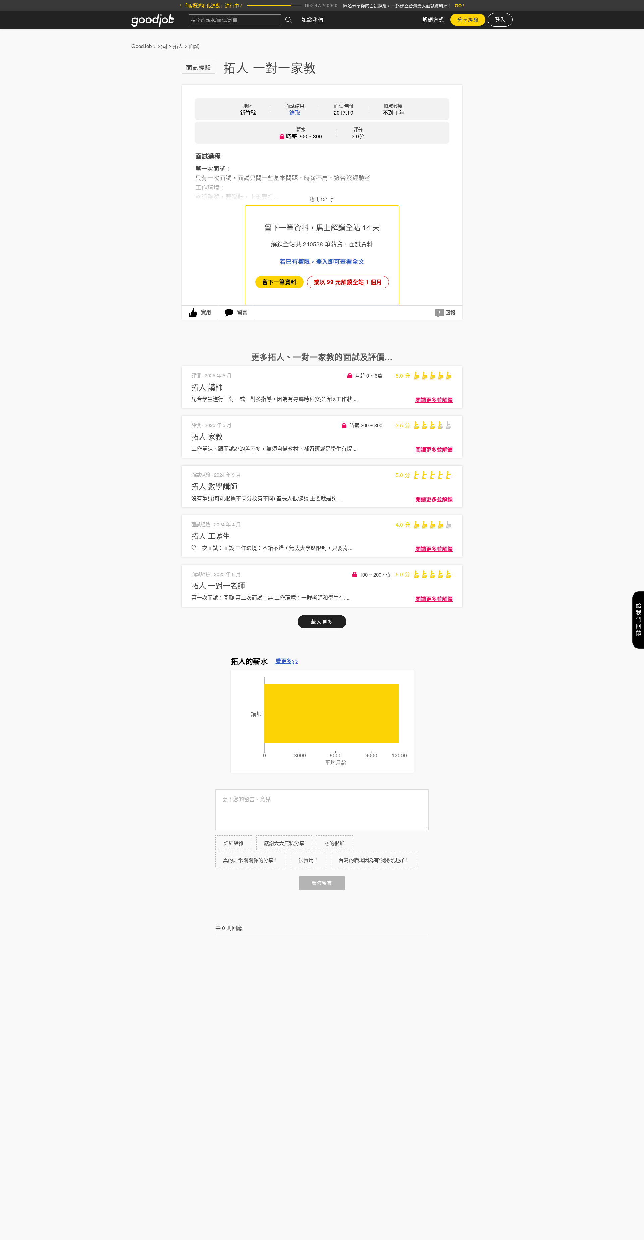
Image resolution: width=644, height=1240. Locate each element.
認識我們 (312, 19)
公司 (162, 45)
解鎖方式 (433, 19)
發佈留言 (322, 883)
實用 (206, 312)
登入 (500, 19)
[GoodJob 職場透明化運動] (160, 20)
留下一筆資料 (279, 282)
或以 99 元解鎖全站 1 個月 (348, 282)
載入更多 (322, 621)
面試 (194, 45)
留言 (242, 312)
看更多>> (287, 661)
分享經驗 (468, 19)
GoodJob (141, 45)
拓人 (178, 45)
